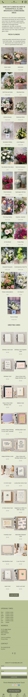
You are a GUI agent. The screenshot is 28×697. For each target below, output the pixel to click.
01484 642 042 (6, 647)
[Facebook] (22, 2)
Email (2, 671)
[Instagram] (25, 2)
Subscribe (14, 677)
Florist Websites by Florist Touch (14, 682)
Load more (14, 595)
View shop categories (14, 690)
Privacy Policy (4, 639)
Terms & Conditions (6, 637)
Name (2, 666)
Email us (3, 649)
